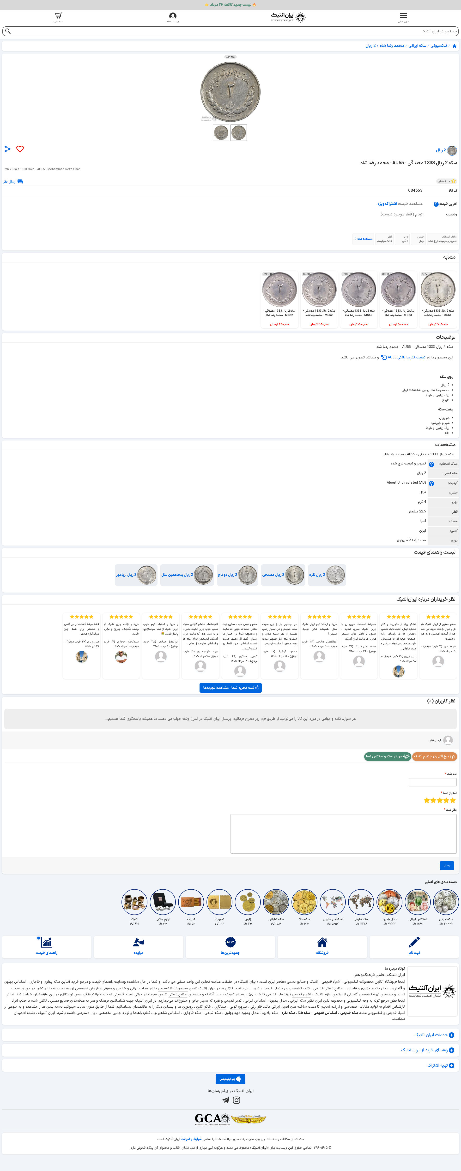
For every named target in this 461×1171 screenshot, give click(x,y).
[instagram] (236, 1100)
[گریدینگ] (212, 1119)
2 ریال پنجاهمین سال (177, 575)
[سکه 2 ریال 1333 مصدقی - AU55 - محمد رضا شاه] (230, 92)
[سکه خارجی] (361, 902)
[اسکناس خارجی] (333, 902)
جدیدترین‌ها (230, 953)
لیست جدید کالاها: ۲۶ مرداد (230, 5)
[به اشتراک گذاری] (7, 149)
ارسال (446, 865)
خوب (433, 800)
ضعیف (453, 800)
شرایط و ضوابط (191, 1139)
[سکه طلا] (304, 902)
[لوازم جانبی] (163, 902)
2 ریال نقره (317, 575)
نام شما (452, 774)
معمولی (446, 800)
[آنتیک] (134, 902)
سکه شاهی (213, 1013)
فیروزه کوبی (238, 1007)
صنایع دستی (178, 994)
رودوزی (187, 1007)
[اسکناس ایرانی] (418, 902)
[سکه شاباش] (276, 902)
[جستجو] (7, 31)
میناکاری (220, 1007)
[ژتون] (248, 902)
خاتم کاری (203, 1007)
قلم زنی (256, 1007)
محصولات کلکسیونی (173, 988)
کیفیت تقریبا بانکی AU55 (407, 357)
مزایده (138, 953)
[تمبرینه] (219, 902)
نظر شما (451, 810)
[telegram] (225, 1100)
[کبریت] (191, 902)
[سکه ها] (248, 1119)
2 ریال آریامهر (126, 575)
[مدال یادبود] (389, 902)
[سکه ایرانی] (446, 902)
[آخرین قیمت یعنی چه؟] (436, 204)
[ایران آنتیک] (455, 46)
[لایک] (20, 149)
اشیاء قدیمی (301, 994)
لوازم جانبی (121, 1013)
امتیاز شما (450, 793)
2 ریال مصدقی (273, 575)
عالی (427, 800)
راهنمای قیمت (46, 953)
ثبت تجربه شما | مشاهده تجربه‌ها (229, 688)
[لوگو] (288, 17)
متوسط (440, 800)
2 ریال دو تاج (228, 575)
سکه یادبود (270, 1013)
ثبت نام (414, 953)
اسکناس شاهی (169, 1013)
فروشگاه (322, 953)
